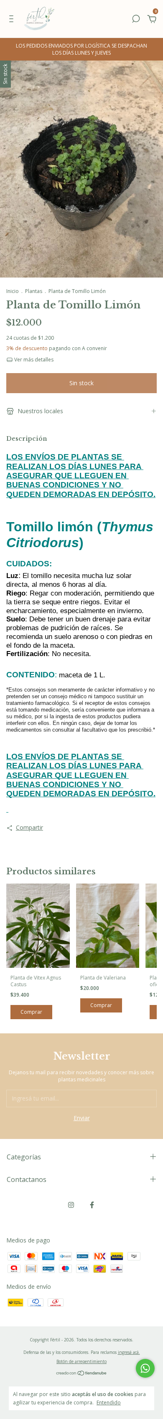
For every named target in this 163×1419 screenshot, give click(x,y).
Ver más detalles (33, 359)
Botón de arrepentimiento (81, 1361)
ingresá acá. (129, 1352)
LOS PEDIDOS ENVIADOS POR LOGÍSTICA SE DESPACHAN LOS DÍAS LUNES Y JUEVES (81, 49)
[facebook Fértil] (92, 1205)
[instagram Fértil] (71, 1205)
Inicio (12, 291)
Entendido (109, 1402)
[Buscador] (136, 20)
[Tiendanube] (82, 1374)
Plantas (33, 291)
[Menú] (12, 20)
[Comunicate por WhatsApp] (145, 1368)
